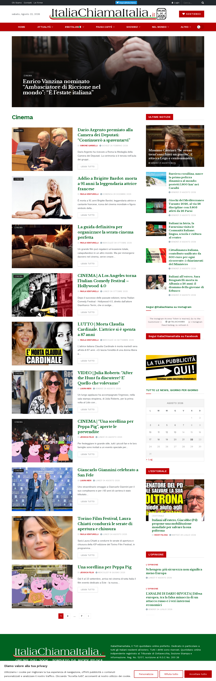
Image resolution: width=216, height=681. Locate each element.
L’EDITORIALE (158, 516)
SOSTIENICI (193, 14)
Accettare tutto (198, 674)
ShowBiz (132, 27)
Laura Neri (85, 389)
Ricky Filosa (161, 535)
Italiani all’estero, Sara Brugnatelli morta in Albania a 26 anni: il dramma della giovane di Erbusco (186, 283)
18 (158, 439)
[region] (108, 671)
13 (175, 432)
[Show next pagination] (88, 616)
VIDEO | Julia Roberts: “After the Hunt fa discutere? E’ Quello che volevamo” (105, 378)
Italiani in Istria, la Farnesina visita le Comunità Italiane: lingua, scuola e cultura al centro (185, 230)
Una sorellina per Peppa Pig (104, 567)
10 (150, 432)
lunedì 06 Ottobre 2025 (115, 291)
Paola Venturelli (89, 194)
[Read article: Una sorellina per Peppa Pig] (42, 586)
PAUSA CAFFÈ (104, 27)
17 (150, 439)
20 (175, 439)
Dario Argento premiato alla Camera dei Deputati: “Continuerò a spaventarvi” (105, 135)
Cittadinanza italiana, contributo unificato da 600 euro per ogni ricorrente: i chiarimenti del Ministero (186, 257)
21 (183, 439)
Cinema (28, 76)
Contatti (28, 3)
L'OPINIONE (152, 565)
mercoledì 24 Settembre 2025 (118, 340)
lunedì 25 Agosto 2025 (109, 437)
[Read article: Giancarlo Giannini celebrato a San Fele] (42, 489)
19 (167, 439)
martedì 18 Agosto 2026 (59, 99)
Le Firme (38, 3)
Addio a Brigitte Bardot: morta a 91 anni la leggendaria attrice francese (107, 183)
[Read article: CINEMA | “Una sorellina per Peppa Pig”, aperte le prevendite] (42, 440)
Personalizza (146, 674)
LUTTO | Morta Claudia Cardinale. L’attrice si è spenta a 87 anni (107, 329)
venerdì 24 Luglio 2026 (159, 609)
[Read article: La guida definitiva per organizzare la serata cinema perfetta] (42, 246)
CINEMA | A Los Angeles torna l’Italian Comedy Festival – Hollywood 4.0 (107, 280)
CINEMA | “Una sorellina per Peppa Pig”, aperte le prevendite (105, 426)
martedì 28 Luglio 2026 (183, 535)
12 (167, 432)
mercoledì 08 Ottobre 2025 (117, 243)
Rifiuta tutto (171, 674)
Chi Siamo (17, 3)
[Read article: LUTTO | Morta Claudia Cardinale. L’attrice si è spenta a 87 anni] (42, 343)
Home (21, 27)
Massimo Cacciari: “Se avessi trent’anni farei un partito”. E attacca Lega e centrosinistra (170, 154)
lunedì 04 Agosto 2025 (107, 480)
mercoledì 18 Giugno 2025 (111, 572)
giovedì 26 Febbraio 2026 (114, 146)
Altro (184, 27)
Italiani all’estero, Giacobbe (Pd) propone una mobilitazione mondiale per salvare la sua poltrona (174, 525)
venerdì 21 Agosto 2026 (163, 163)
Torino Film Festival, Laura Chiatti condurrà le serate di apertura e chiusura (105, 523)
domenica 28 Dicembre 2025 (116, 194)
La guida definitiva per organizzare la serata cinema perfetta (105, 232)
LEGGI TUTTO (89, 166)
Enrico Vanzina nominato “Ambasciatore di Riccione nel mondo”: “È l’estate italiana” (62, 87)
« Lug (149, 459)
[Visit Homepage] (108, 14)
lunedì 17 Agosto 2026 (159, 578)
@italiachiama (176, 322)
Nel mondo (159, 27)
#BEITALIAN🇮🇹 (73, 27)
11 (158, 432)
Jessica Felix (87, 437)
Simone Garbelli (34, 99)
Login (176, 3)
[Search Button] (202, 2)
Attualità (44, 27)
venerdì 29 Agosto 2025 (108, 389)
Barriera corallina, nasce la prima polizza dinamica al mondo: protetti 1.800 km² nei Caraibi (186, 181)
